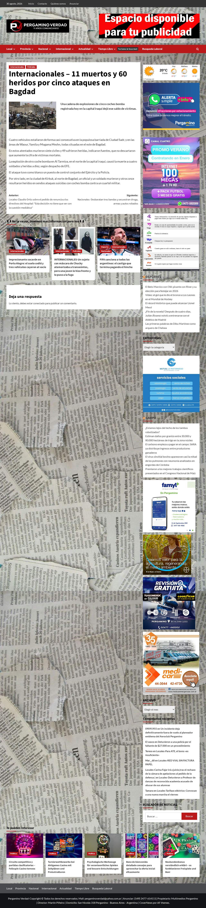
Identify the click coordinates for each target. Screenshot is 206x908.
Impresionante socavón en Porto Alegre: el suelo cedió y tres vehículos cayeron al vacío (27, 263)
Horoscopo (194, 270)
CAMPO (151, 418)
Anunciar (74, 3)
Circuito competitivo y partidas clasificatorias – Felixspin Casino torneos (22, 865)
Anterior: (40, 202)
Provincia (25, 49)
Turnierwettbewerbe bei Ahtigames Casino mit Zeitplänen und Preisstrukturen (61, 867)
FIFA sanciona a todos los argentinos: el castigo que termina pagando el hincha (116, 263)
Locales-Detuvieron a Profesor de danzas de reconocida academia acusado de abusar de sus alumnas (170, 781)
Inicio (31, 3)
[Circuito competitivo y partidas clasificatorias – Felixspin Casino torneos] (24, 845)
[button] (198, 49)
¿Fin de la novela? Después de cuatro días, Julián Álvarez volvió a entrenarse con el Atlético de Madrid (168, 315)
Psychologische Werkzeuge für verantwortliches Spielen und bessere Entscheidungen (103, 865)
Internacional (63, 49)
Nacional (43, 49)
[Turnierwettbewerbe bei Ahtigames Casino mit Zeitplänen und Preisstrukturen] (64, 845)
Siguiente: (108, 199)
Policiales (31, 67)
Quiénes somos (58, 3)
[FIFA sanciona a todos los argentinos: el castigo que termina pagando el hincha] (118, 241)
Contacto (42, 3)
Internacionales (17, 67)
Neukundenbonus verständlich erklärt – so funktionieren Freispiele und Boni (180, 867)
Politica (13, 853)
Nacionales (105, 251)
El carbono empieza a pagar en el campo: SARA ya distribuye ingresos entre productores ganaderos (170, 448)
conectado (39, 303)
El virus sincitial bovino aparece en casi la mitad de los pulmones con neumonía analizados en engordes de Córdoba (171, 460)
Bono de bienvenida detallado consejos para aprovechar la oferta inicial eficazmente (140, 867)
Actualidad (84, 49)
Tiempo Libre (117, 49)
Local (9, 49)
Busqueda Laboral (152, 49)
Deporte (104, 247)
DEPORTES (153, 277)
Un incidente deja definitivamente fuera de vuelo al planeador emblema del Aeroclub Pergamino (169, 732)
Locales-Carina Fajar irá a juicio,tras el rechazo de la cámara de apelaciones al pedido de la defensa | (170, 773)
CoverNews (145, 902)
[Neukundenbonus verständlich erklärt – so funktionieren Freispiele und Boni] (181, 845)
